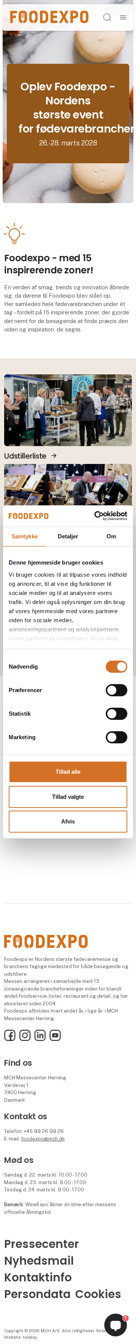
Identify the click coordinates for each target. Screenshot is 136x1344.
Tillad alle (68, 771)
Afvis (68, 821)
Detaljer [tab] (68, 536)
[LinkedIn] (40, 1039)
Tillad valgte (68, 796)
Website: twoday (20, 1337)
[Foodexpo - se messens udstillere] (67, 409)
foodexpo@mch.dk (43, 1139)
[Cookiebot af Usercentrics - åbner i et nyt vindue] (96, 516)
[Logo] (49, 17)
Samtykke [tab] (25, 536)
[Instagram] (25, 1039)
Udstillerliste (25, 456)
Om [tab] (111, 536)
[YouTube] (55, 1039)
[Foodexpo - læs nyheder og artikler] (67, 499)
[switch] (116, 690)
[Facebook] (9, 1039)
